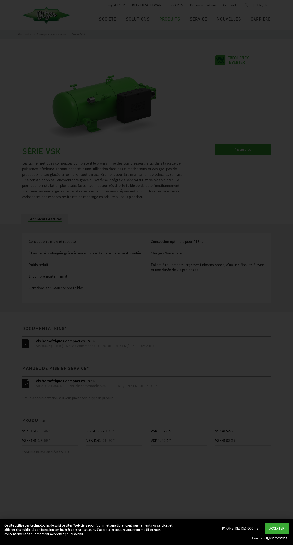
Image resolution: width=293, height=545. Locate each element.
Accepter (276, 528)
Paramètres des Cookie (240, 528)
